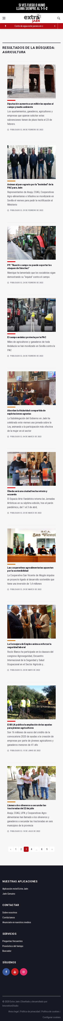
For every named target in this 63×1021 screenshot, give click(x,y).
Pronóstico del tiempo (12, 946)
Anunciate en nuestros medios (16, 922)
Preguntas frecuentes (12, 941)
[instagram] (23, 972)
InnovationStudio (10, 1005)
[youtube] (15, 972)
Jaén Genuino (8, 893)
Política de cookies (50, 1011)
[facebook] (6, 972)
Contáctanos (8, 917)
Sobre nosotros (9, 912)
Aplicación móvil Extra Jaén (15, 888)
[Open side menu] (3, 18)
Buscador (6, 950)
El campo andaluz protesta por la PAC (26, 337)
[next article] (55, 26)
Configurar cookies (52, 1017)
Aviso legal (13, 1011)
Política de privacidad (30, 1011)
